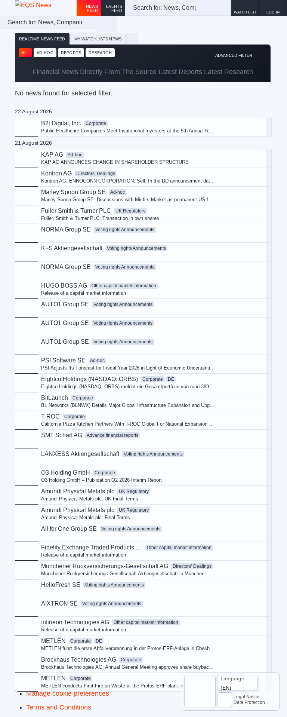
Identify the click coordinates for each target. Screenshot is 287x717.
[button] (273, 8)
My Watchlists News (98, 39)
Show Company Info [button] (207, 175)
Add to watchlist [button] (202, 162)
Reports (71, 52)
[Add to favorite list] (260, 214)
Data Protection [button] (249, 702)
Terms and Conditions (58, 707)
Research (100, 52)
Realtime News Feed (42, 39)
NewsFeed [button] (92, 8)
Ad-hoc (45, 52)
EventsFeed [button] (114, 8)
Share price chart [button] (204, 187)
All (25, 52)
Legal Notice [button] (246, 696)
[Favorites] (132, 39)
